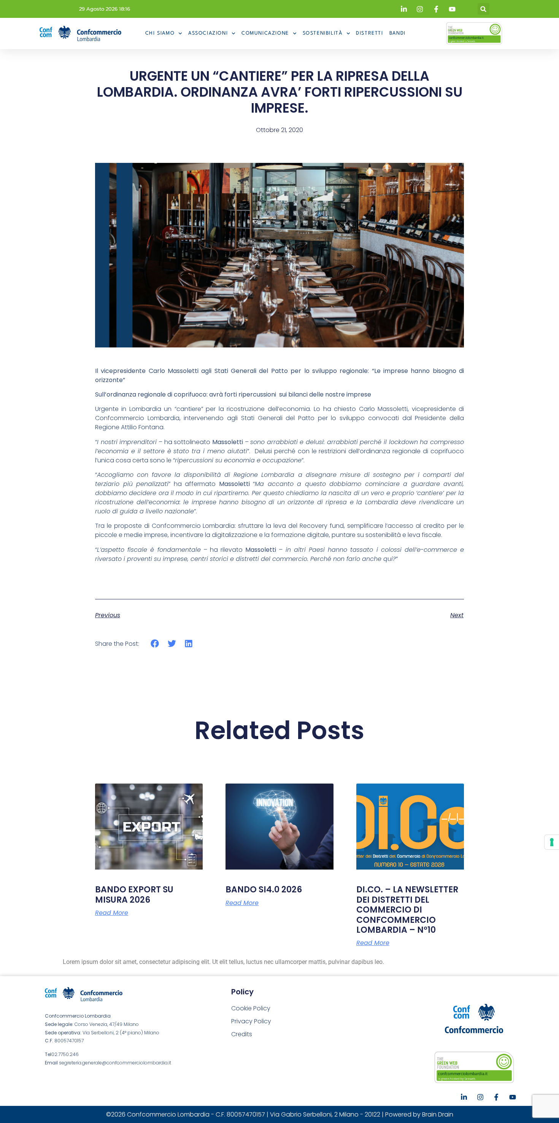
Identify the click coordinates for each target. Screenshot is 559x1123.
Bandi (397, 33)
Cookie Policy (250, 1008)
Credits (241, 1034)
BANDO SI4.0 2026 (264, 889)
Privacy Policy (251, 1021)
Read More (111, 913)
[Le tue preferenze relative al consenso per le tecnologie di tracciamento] (552, 842)
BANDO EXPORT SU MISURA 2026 (134, 894)
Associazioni (208, 33)
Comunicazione (265, 33)
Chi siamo (160, 33)
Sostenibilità (323, 33)
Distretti (369, 33)
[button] (483, 9)
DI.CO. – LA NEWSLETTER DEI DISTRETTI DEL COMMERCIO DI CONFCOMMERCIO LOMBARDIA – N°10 (407, 910)
